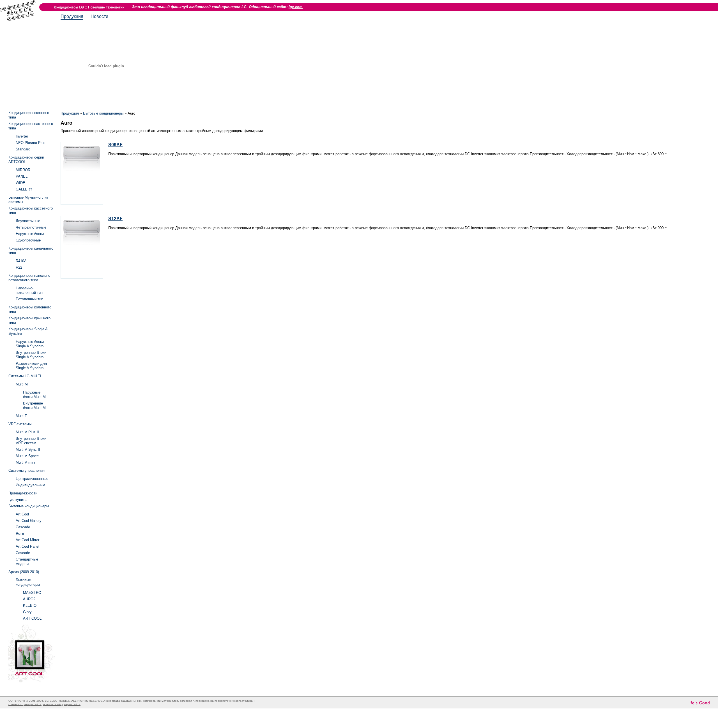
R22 (19, 267)
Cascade (23, 527)
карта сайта (72, 704)
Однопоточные (28, 240)
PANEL (21, 176)
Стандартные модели (27, 561)
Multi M (22, 384)
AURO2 (29, 599)
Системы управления (26, 470)
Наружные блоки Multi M (34, 394)
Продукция (72, 16)
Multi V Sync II (28, 449)
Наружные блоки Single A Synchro (30, 344)
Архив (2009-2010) (23, 572)
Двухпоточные (28, 221)
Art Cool (22, 514)
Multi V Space (27, 456)
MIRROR (23, 170)
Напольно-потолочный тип (29, 290)
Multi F (21, 416)
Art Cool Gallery (29, 521)
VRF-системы (19, 424)
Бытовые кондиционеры (103, 113)
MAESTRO (32, 593)
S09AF (115, 144)
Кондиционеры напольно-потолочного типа (29, 277)
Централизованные (32, 478)
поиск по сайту (53, 704)
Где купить (17, 500)
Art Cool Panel (27, 546)
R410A (21, 261)
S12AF (115, 218)
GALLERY (24, 189)
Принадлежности (22, 493)
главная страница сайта (25, 704)
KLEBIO (29, 605)
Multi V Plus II (27, 432)
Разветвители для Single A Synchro (31, 365)
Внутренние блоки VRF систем (31, 440)
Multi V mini (25, 462)
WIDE (20, 183)
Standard (23, 149)
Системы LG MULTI (24, 376)
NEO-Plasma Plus (30, 143)
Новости (99, 16)
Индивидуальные (30, 485)
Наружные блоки (30, 234)
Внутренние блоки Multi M (34, 405)
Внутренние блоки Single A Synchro (31, 354)
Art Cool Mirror (27, 540)
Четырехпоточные (31, 227)
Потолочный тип (29, 299)
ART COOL (32, 618)
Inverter (22, 136)
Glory (27, 612)
